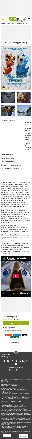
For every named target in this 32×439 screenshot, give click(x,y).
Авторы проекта (19, 367)
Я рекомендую (17, 323)
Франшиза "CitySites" (6, 356)
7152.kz (20, 404)
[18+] (16, 19)
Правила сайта (21, 431)
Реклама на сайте (5, 354)
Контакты (11, 367)
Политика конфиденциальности (9, 431)
